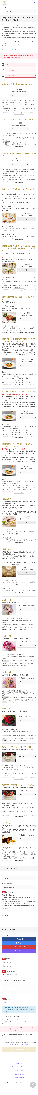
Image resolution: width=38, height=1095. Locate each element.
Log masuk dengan (7, 936)
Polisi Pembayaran (19, 1074)
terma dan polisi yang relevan (19, 1044)
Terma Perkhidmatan (19, 1067)
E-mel (6, 999)
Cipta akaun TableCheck (11, 1016)
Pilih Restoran (6, 8)
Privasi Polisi (19, 1070)
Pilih (26, 219)
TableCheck (19, 951)
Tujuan (4, 875)
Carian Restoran (19, 1077)
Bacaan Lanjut (19, 113)
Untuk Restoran (19, 1063)
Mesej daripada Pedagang (10, 25)
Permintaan (5, 915)
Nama (6, 958)
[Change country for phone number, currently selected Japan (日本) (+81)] (4, 975)
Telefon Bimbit (8, 971)
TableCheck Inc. (26, 1083)
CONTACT (12, 50)
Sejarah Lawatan (7, 883)
